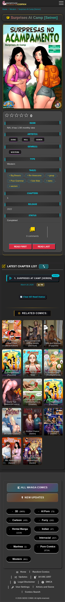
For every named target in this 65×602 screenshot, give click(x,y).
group (51, 175)
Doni (13, 139)
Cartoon (20, 520)
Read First (20, 246)
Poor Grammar (17, 181)
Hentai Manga (19, 531)
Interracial (47, 537)
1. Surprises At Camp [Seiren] (33, 278)
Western (13, 9)
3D (19, 511)
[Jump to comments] (32, 230)
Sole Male (35, 181)
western (14, 186)
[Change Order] (44, 266)
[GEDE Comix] (14, 3)
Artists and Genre (45, 587)
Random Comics (40, 572)
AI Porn (47, 511)
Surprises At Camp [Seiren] (29, 9)
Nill (26, 139)
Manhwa (20, 546)
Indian (47, 529)
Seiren (39, 139)
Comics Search (32, 592)
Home (4, 9)
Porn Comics (47, 548)
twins (50, 181)
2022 (9, 209)
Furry (47, 520)
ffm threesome (35, 175)
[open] (61, 3)
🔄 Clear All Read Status (32, 297)
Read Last (44, 246)
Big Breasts (16, 175)
